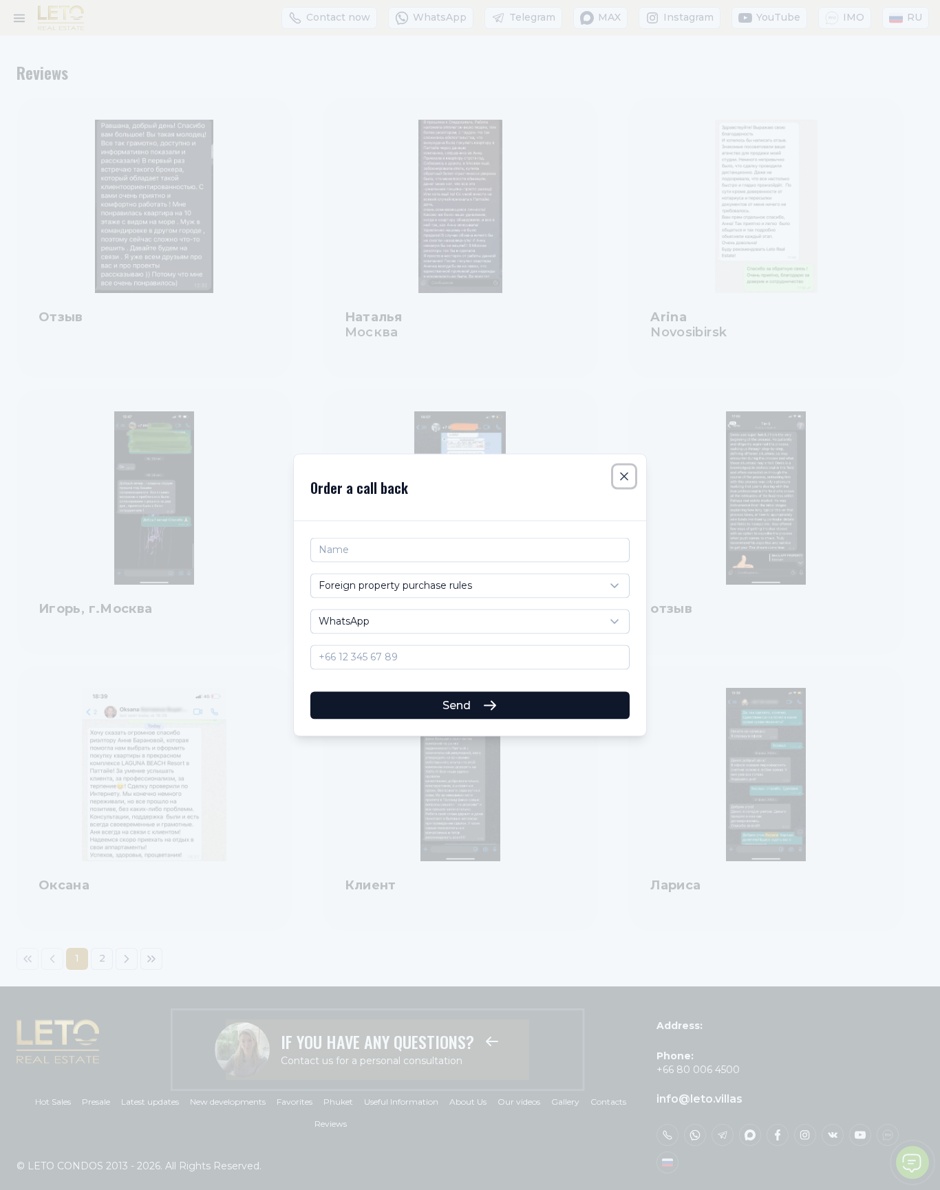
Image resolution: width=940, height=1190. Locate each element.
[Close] (624, 477)
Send (456, 704)
